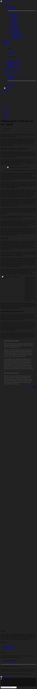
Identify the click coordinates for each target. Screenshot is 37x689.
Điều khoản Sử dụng (9, 646)
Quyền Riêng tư (8, 647)
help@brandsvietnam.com (11, 662)
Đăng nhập (7, 90)
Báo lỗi (6, 112)
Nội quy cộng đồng (9, 649)
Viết (2, 94)
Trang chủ (7, 115)
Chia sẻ (6, 110)
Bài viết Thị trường (5, 107)
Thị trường (7, 117)
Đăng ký (6, 91)
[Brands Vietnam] (6, 1)
